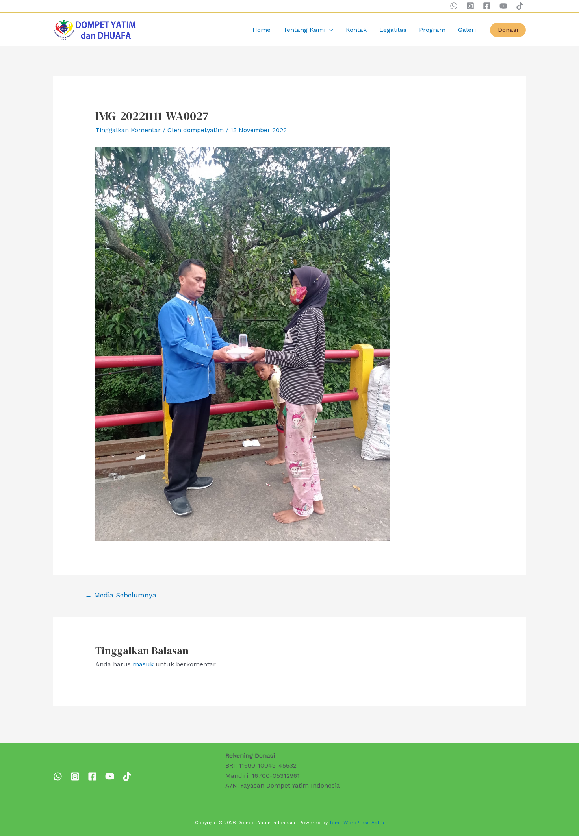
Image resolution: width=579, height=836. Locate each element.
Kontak (356, 29)
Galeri (467, 29)
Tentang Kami (304, 29)
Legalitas (392, 29)
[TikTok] (520, 6)
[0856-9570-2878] (57, 776)
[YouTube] (503, 6)
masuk (143, 664)
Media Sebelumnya (120, 595)
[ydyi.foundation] (75, 776)
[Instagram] (470, 6)
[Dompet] (92, 776)
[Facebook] (487, 6)
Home (261, 29)
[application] (329, 30)
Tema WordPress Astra (356, 822)
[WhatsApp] (454, 6)
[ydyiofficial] (127, 776)
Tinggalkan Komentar (128, 130)
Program (432, 29)
